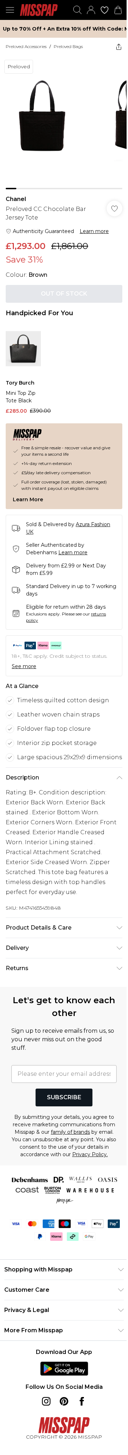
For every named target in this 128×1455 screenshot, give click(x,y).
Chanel (16, 199)
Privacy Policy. (90, 1154)
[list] (64, 122)
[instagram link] (46, 1401)
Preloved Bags (68, 46)
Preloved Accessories (26, 46)
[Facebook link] (82, 1401)
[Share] (118, 46)
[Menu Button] (10, 10)
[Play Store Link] (64, 1368)
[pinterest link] (64, 1401)
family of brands (70, 1132)
